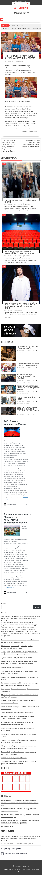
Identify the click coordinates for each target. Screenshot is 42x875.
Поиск (3, 604)
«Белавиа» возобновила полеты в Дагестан (17, 712)
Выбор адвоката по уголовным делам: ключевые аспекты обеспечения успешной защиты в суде (28, 409)
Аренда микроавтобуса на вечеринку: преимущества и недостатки (26, 376)
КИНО (3, 33)
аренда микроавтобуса (24, 382)
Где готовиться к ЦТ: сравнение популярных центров (27, 347)
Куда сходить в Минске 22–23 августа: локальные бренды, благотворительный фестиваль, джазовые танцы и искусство (20, 618)
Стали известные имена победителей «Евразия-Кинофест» (20, 201)
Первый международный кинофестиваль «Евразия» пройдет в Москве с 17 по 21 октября (19, 252)
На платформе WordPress (11, 870)
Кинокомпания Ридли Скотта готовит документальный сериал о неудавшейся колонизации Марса (31, 144)
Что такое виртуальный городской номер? (28, 398)
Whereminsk (21, 8)
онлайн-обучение (22, 394)
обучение (20, 353)
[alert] (21, 853)
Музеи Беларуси (7, 826)
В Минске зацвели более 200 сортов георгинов (17, 623)
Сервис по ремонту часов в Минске (14, 758)
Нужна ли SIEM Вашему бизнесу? (12, 667)
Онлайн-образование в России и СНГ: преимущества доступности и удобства (28, 387)
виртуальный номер (23, 403)
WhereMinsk (19, 61)
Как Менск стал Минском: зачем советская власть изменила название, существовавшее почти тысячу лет (20, 803)
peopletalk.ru (33, 132)
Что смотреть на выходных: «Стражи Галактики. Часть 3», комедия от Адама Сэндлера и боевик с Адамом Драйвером (9, 145)
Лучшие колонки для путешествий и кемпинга (16, 658)
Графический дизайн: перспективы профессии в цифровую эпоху (29, 364)
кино (28, 204)
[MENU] (1, 19)
